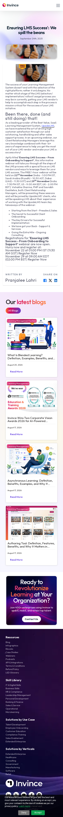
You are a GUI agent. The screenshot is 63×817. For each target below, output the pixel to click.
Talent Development (16, 724)
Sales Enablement (14, 738)
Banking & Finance (14, 702)
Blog (8, 642)
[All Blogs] (13, 311)
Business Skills (12, 688)
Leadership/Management (18, 695)
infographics (12, 645)
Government (12, 764)
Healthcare (11, 757)
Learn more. (24, 806)
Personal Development (17, 698)
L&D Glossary (12, 672)
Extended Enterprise (16, 741)
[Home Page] (10, 5)
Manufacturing (13, 767)
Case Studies (12, 652)
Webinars (10, 655)
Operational (12, 708)
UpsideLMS (48, 125)
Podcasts (10, 659)
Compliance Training (16, 734)
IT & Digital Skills (13, 685)
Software (10, 770)
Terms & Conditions (15, 665)
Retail (8, 774)
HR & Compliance (14, 691)
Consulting (11, 760)
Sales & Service (13, 705)
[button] (57, 5)
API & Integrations (14, 662)
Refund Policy (12, 669)
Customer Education (16, 731)
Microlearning (12, 712)
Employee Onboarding (17, 728)
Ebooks (9, 649)
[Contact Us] (31, 619)
